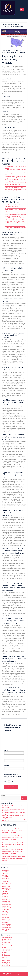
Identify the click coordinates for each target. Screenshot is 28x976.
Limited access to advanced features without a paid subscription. (15, 205)
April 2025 (5, 896)
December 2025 (6, 883)
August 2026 (5, 870)
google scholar (6, 952)
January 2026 (6, 881)
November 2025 (6, 885)
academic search (7, 937)
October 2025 (6, 886)
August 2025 (5, 890)
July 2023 (4, 931)
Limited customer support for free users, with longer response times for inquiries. (15, 222)
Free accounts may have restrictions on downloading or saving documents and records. (15, 227)
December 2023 (6, 922)
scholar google (6, 960)
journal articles (6, 955)
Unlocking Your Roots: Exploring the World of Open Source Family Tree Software (13, 845)
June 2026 (5, 873)
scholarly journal (6, 964)
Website (6, 765)
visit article (5, 829)
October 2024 (6, 906)
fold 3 (3, 944)
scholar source (6, 962)
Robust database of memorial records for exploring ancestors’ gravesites (15, 186)
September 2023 (6, 927)
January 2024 (6, 921)
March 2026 (5, 878)
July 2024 (4, 911)
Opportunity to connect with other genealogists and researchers (15, 177)
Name (6, 750)
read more (5, 836)
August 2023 (5, 929)
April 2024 (5, 916)
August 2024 (5, 909)
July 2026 (4, 872)
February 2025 (6, 899)
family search (6, 942)
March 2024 (5, 917)
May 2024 (5, 914)
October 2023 (6, 926)
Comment (7, 730)
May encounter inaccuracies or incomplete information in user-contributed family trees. (15, 209)
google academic (7, 949)
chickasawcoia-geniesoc (13, 24)
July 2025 (4, 891)
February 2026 (6, 880)
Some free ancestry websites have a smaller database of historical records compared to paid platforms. (15, 214)
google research (6, 951)
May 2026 (4, 875)
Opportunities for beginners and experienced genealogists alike (15, 190)
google (4, 947)
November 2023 (6, 924)
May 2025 (4, 895)
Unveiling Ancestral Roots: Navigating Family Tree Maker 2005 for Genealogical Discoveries (13, 831)
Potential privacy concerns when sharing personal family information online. (15, 218)
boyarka (4, 843)
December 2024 (6, 903)
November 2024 (6, 904)
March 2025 (5, 898)
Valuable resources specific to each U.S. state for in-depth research (15, 183)
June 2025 (5, 893)
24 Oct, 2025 (8, 26)
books (4, 941)
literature (4, 957)
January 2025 (6, 901)
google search (6, 954)
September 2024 (6, 908)
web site (4, 850)
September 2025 (6, 888)
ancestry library (6, 939)
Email (6, 758)
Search (3, 795)
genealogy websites (7, 946)
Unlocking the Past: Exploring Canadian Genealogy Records (13, 858)
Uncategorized (19, 26)
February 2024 (6, 919)
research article (6, 959)
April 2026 (5, 877)
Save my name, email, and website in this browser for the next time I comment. (12, 776)
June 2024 (5, 913)
